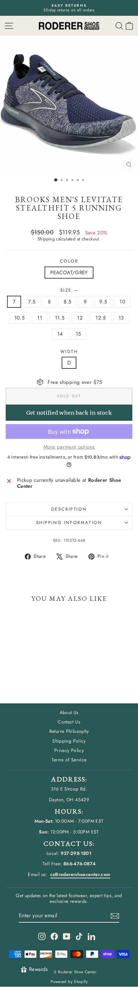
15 (78, 334)
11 (39, 318)
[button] (129, 25)
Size (69, 290)
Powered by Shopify (69, 982)
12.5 (100, 318)
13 (121, 318)
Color (69, 261)
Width (69, 351)
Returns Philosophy (69, 731)
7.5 (31, 301)
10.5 (19, 318)
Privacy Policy (69, 750)
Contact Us (69, 721)
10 (122, 301)
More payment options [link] (69, 447)
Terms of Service (69, 759)
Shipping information (69, 522)
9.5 (103, 301)
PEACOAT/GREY (69, 272)
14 (60, 334)
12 (80, 318)
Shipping (46, 239)
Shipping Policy (69, 741)
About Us (69, 712)
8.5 (67, 301)
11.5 (60, 318)
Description (69, 509)
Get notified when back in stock (69, 412)
